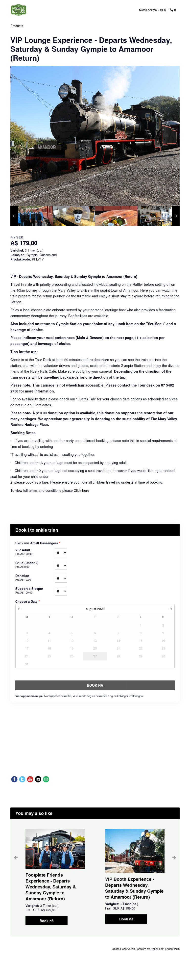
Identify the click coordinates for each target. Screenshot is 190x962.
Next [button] (174, 857)
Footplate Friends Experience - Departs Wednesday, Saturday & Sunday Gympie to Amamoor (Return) (50, 887)
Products (16, 25)
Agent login (173, 949)
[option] (31, 216)
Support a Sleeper (29, 590)
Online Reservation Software (129, 949)
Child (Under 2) (26, 564)
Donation (23, 577)
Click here (81, 490)
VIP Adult (23, 551)
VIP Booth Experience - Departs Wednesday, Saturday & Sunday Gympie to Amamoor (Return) (134, 888)
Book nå (47, 920)
